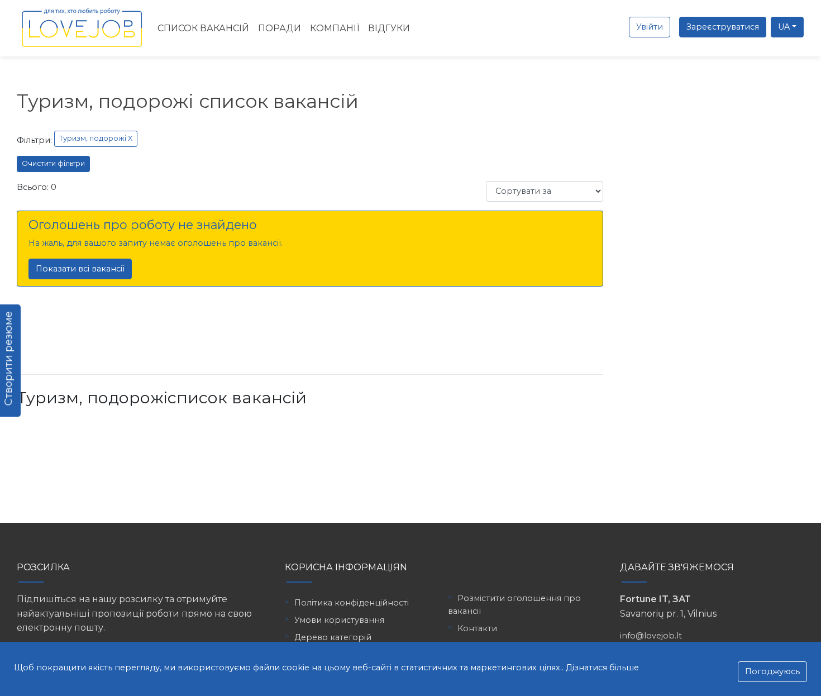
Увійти (649, 27)
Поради (279, 28)
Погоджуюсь (772, 671)
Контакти (477, 628)
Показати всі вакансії (80, 269)
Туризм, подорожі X (95, 138)
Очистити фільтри (53, 163)
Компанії (334, 28)
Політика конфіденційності (351, 603)
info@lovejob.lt (651, 636)
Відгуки (389, 28)
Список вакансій (203, 28)
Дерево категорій (332, 637)
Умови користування (339, 620)
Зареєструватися (722, 27)
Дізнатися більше (602, 667)
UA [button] (784, 27)
